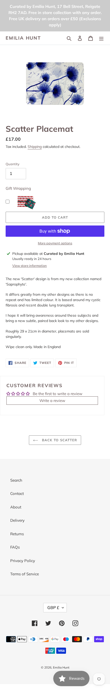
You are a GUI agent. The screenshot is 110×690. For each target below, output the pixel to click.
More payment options (55, 243)
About (15, 507)
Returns (17, 533)
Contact (17, 493)
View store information (29, 266)
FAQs (15, 547)
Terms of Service (24, 574)
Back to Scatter (59, 440)
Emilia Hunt (23, 38)
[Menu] (101, 38)
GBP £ (53, 607)
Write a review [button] (52, 400)
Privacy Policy (22, 560)
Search (16, 480)
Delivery (17, 520)
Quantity (12, 164)
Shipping (35, 146)
